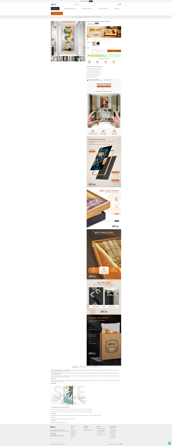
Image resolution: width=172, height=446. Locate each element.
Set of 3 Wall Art (112, 436)
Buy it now (114, 50)
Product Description (74, 366)
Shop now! (90, 1)
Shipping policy (73, 430)
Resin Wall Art (99, 433)
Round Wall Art (112, 433)
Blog (71, 437)
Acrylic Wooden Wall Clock (88, 430)
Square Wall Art (112, 431)
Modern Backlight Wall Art (101, 428)
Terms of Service (73, 431)
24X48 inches (109, 40)
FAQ (100, 366)
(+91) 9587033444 (107, 80)
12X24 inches (95, 40)
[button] (119, 4)
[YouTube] (119, 444)
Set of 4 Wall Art (112, 437)
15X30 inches (100, 40)
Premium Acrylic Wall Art (101, 431)
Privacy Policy (73, 434)
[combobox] (86, 4)
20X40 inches (104, 40)
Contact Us (72, 436)
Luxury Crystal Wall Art (101, 430)
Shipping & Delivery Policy (83, 366)
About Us (72, 428)
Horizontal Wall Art (113, 430)
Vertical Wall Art (113, 428)
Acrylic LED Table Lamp (101, 434)
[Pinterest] (121, 444)
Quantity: (88, 47)
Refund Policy (73, 433)
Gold (94, 45)
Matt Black (98, 45)
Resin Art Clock (86, 428)
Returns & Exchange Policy (93, 366)
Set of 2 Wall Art (112, 434)
